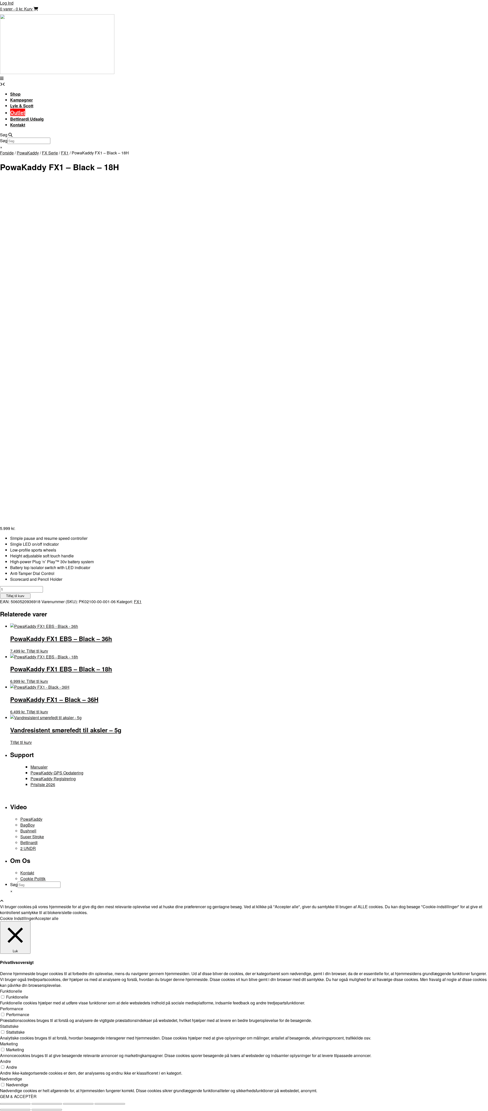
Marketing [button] (9, 1044)
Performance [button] (11, 1009)
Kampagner (21, 100)
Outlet (17, 112)
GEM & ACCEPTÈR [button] (18, 1096)
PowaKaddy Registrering (53, 779)
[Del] (78, 1104)
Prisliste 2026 (42, 784)
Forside (7, 153)
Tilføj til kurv (15, 596)
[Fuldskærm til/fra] (47, 1104)
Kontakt (17, 125)
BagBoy (27, 825)
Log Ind (6, 3)
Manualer (39, 767)
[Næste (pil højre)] (47, 1109)
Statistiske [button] (9, 1026)
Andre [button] (5, 1061)
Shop (15, 94)
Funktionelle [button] (11, 991)
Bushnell (28, 831)
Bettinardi (29, 842)
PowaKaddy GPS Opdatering (56, 773)
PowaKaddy (28, 153)
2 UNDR (28, 848)
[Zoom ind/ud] (15, 1104)
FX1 (65, 153)
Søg (3, 140)
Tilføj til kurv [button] (37, 651)
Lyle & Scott (21, 106)
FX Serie (50, 153)
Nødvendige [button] (11, 1079)
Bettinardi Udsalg (27, 119)
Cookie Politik (32, 879)
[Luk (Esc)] (110, 1104)
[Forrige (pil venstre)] (15, 1109)
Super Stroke (32, 837)
